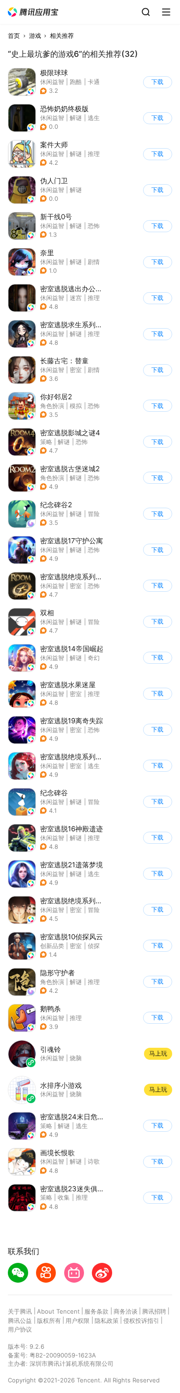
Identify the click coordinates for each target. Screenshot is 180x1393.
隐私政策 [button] (107, 1320)
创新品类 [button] (52, 945)
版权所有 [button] (49, 1320)
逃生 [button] (94, 117)
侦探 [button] (94, 945)
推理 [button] (94, 153)
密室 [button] (76, 369)
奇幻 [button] (94, 657)
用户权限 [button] (78, 1320)
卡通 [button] (94, 81)
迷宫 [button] (76, 297)
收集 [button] (64, 1197)
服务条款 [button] (96, 1311)
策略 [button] (46, 441)
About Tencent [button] (58, 1311)
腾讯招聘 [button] (154, 1311)
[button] (33, 12)
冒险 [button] (94, 513)
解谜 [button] (76, 117)
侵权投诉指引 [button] (141, 1320)
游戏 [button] (35, 35)
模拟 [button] (76, 405)
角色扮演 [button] (52, 405)
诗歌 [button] (94, 1161)
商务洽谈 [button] (126, 1311)
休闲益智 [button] (52, 81)
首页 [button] (14, 35)
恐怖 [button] (94, 225)
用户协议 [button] (20, 1329)
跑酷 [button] (76, 81)
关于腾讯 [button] (20, 1311)
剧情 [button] (94, 261)
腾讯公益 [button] (20, 1320)
